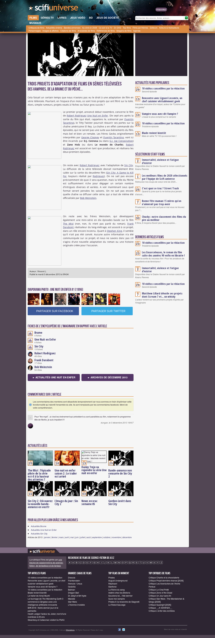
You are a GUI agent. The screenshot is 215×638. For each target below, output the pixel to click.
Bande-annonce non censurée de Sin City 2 (120, 473)
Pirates (111, 577)
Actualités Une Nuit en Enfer (44, 529)
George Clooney (90, 137)
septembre (97, 537)
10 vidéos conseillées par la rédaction (163, 88)
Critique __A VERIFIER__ (160, 607)
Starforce (112, 586)
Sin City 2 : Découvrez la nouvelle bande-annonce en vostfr (40, 503)
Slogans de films (124, 30)
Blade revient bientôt (154, 133)
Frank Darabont (43, 360)
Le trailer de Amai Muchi (39, 595)
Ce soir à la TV (105, 27)
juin (77, 537)
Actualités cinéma (54, 27)
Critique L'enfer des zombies (162, 610)
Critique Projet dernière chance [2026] (166, 580)
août (89, 537)
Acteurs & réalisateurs (169, 27)
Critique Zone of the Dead (160, 592)
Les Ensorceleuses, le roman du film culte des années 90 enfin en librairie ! (163, 253)
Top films (127, 27)
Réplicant (112, 583)
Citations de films (68, 30)
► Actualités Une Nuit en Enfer (53, 377)
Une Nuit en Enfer (97, 115)
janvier (47, 537)
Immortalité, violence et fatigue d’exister (160, 161)
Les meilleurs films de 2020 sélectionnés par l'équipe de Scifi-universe (164, 177)
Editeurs (153, 27)
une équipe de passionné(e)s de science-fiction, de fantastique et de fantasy (46, 562)
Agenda (136, 30)
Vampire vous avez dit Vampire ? (160, 114)
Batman (71, 589)
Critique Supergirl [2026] (160, 604)
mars (61, 537)
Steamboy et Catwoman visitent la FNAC (46, 619)
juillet (82, 537)
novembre (116, 537)
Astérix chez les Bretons (119, 592)
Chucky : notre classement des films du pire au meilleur (164, 218)
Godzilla (72, 586)
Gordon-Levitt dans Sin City (119, 502)
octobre (106, 537)
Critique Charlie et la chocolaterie (164, 577)
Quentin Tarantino (113, 137)
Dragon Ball (73, 592)
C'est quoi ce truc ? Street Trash (160, 188)
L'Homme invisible (76, 604)
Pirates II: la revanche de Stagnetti (123, 601)
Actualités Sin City (39, 533)
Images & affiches (50, 30)
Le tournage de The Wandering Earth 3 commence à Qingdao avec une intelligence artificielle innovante (45, 601)
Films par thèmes (140, 27)
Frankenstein (74, 580)
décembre (127, 537)
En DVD (117, 27)
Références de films (106, 30)
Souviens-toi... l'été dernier (120, 595)
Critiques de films (36, 27)
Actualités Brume (38, 526)
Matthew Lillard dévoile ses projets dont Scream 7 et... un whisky (162, 295)
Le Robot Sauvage (116, 604)
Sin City (128, 165)
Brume (38, 332)
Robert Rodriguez (77, 115)
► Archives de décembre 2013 (107, 377)
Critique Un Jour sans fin (160, 595)
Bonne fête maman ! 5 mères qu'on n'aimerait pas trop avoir (161, 202)
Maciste (71, 598)
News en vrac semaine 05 (89, 502)
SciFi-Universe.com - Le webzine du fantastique (54, 8)
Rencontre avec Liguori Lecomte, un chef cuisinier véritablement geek (162, 99)
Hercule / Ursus (75, 583)
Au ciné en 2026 (89, 27)
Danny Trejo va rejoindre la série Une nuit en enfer (94, 470)
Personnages (35, 30)
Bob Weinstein (88, 198)
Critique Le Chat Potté (159, 589)
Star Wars (72, 601)
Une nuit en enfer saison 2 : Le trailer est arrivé (66, 473)
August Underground (117, 580)
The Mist (68, 223)
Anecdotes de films (86, 30)
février (54, 537)
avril (67, 537)
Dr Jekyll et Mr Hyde (77, 595)
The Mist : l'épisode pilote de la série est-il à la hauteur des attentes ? (39, 475)
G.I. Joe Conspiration (121, 141)
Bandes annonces (72, 27)
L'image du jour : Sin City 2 (66, 502)
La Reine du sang (116, 589)
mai (72, 537)
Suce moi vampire (116, 598)
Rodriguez (98, 176)
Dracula (71, 577)
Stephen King (114, 230)
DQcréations (70, 630)
